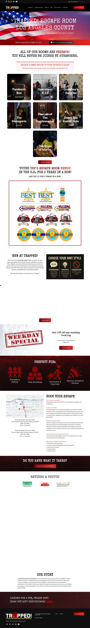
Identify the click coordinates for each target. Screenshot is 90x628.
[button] (33, 7)
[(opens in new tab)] (25, 417)
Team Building (39, 7)
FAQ (51, 7)
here (63, 437)
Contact (65, 7)
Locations (57, 7)
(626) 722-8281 (38, 617)
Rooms (30, 7)
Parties (47, 7)
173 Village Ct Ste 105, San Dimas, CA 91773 (42, 614)
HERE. (49, 602)
